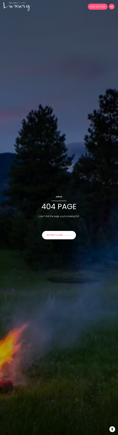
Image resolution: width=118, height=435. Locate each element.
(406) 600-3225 (97, 6)
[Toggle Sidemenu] (112, 7)
